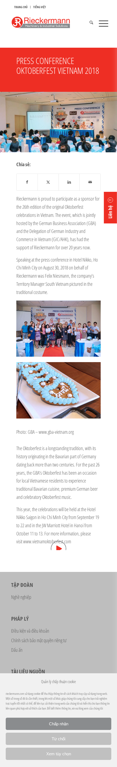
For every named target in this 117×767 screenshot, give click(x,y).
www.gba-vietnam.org (56, 432)
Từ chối (58, 738)
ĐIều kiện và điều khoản (30, 630)
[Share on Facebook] (27, 182)
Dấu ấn (17, 650)
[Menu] (100, 23)
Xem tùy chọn (58, 753)
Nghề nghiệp (21, 597)
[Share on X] (48, 182)
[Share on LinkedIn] (69, 182)
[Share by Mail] (90, 182)
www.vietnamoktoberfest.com (47, 541)
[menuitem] (20, 7)
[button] (110, 207)
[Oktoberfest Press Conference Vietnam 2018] (58, 329)
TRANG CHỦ (20, 7)
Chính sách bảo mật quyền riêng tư (38, 640)
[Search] (88, 23)
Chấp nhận (58, 723)
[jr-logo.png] (48, 23)
